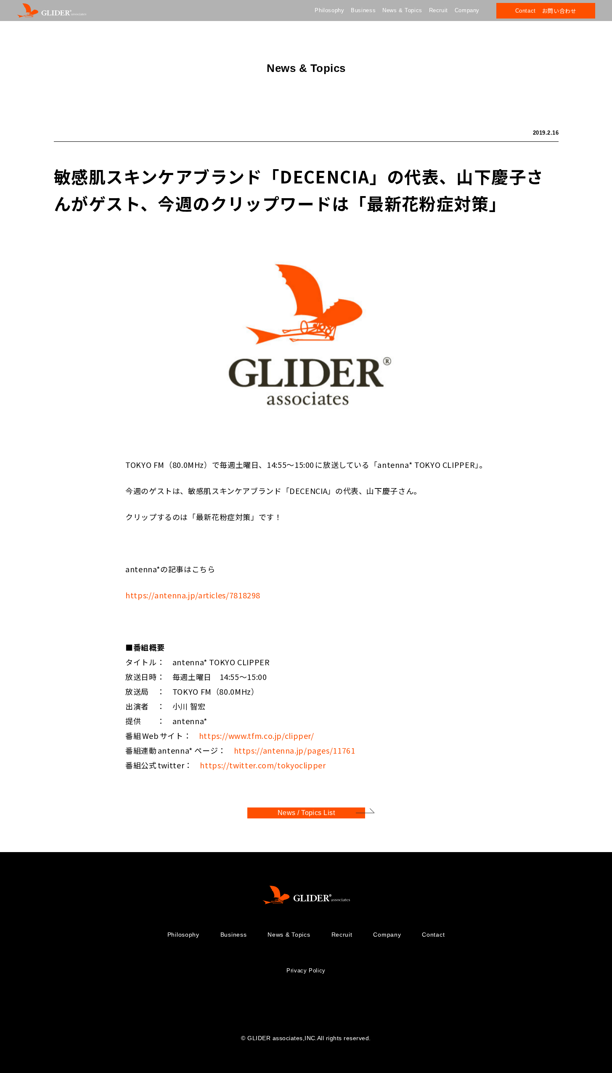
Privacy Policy (306, 970)
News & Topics (402, 10)
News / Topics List (306, 812)
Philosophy (329, 10)
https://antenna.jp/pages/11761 (294, 750)
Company (467, 10)
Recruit (438, 10)
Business (363, 10)
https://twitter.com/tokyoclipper (263, 765)
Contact (433, 934)
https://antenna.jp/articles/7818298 (192, 595)
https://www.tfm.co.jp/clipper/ (256, 735)
